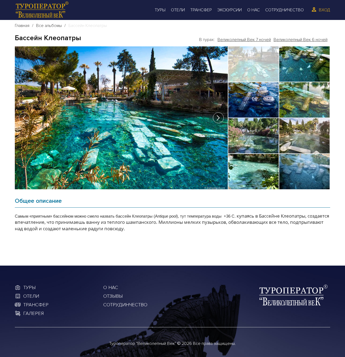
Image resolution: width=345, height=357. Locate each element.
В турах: (207, 39)
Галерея (33, 313)
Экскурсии (229, 10)
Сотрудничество (284, 10)
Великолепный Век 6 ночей (300, 39)
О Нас (253, 10)
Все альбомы (49, 25)
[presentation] (24, 117)
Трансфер (201, 10)
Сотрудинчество (125, 305)
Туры (160, 10)
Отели (178, 10)
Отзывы (113, 296)
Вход (324, 10)
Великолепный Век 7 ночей (244, 39)
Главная (22, 25)
